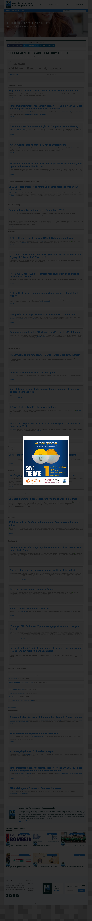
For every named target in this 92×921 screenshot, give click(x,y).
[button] (67, 438)
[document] (46, 460)
